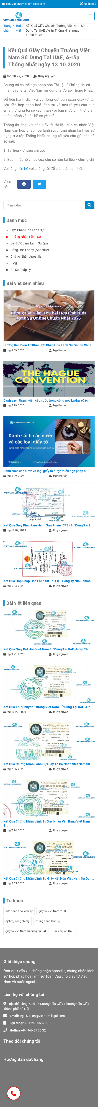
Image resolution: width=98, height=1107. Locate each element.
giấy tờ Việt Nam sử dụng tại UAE (26, 931)
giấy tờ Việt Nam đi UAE (53, 911)
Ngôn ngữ (90, 3)
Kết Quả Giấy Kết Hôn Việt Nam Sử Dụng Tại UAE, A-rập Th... (46, 649)
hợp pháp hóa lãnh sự (19, 911)
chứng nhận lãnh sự (48, 921)
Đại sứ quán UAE (63, 931)
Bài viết (18, 28)
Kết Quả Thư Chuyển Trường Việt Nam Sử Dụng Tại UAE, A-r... (47, 707)
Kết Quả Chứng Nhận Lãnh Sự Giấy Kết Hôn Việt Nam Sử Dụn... (48, 878)
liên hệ (23, 168)
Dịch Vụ (8, 1075)
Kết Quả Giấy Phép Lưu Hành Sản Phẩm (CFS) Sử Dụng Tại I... (48, 525)
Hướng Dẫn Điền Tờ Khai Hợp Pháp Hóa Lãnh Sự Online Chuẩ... (48, 345)
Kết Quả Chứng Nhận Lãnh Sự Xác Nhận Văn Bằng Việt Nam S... (46, 823)
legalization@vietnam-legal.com (25, 3)
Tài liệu (8, 1081)
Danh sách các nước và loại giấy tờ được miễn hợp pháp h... (45, 471)
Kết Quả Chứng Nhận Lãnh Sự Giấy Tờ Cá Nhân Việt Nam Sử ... (48, 764)
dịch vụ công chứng (17, 921)
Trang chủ (7, 28)
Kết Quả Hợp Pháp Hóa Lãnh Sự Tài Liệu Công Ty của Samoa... (48, 581)
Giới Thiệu (10, 1068)
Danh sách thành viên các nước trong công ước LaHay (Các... (46, 400)
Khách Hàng (12, 1088)
